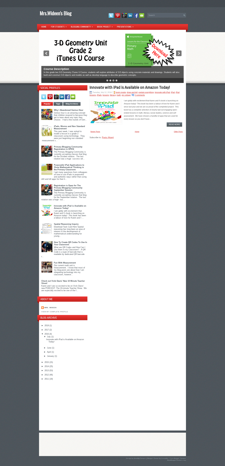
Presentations (125, 27)
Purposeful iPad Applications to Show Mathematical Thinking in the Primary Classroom (69, 167)
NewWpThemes (140, 458)
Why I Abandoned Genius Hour (68, 110)
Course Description (56, 69)
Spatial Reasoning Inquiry (66, 224)
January (51, 356)
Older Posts (178, 131)
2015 (47, 362)
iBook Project (105, 27)
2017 (47, 330)
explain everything (146, 92)
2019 (47, 325)
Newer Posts (95, 131)
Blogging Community (82, 27)
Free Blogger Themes (178, 458)
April (49, 352)
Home (43, 27)
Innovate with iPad (162, 92)
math (119, 95)
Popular (47, 104)
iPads (99, 95)
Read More (174, 124)
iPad (173, 92)
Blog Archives (72, 104)
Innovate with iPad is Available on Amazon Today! (130, 87)
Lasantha (164, 458)
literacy (113, 95)
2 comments (140, 95)
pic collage (126, 95)
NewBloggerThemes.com (176, 460)
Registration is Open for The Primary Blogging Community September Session (68, 187)
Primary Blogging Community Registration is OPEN (68, 148)
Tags (58, 104)
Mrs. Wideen (50, 307)
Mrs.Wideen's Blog (56, 13)
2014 (47, 366)
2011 (47, 379)
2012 (47, 375)
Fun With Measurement (65, 263)
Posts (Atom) (108, 137)
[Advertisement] (64, 404)
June (49, 348)
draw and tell (132, 92)
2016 (47, 334)
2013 (47, 370)
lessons (106, 95)
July (49, 337)
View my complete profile (54, 312)
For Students (59, 27)
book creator (121, 92)
